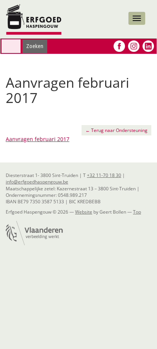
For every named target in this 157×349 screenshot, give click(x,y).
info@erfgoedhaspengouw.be (37, 182)
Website (83, 212)
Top (137, 212)
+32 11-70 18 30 (104, 175)
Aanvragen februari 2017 (37, 139)
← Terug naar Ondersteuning (116, 130)
